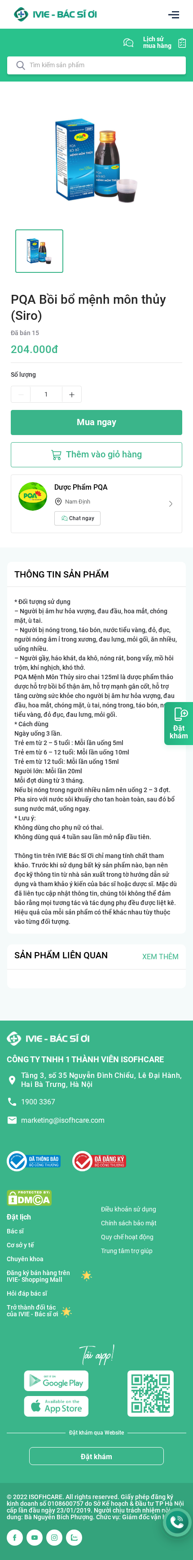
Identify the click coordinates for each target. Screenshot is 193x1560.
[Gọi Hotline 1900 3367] (177, 1522)
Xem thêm (160, 956)
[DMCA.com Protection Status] (29, 1197)
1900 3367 (38, 1102)
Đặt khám (96, 1456)
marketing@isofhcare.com (63, 1120)
